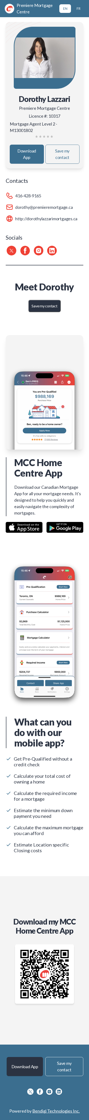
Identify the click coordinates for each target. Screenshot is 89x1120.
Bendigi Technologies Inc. (56, 1111)
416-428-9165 (28, 195)
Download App (26, 154)
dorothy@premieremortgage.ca (44, 207)
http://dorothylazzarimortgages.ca (46, 218)
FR (78, 8)
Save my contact (62, 154)
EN (65, 8)
